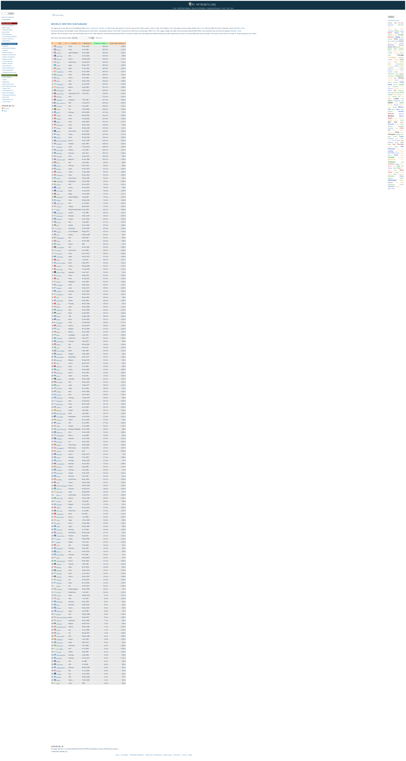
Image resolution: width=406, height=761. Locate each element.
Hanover (59, 489)
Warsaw (58, 410)
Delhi (58, 81)
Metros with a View (8, 84)
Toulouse (59, 420)
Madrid (58, 69)
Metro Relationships (8, 68)
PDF (153, 31)
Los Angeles (60, 247)
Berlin (58, 112)
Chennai (58, 395)
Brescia (58, 552)
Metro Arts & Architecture (199, 8)
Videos (5, 79)
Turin (58, 545)
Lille (57, 297)
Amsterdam (60, 357)
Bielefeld (59, 658)
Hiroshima (59, 492)
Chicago (58, 106)
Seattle (58, 423)
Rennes (58, 608)
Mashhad (59, 442)
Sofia (58, 329)
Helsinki (58, 467)
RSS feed (6, 108)
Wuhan (58, 138)
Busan (58, 131)
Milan (58, 163)
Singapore (59, 100)
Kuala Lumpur (60, 160)
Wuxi (58, 260)
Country (74, 43)
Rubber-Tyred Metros (9, 57)
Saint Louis (59, 203)
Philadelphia (60, 238)
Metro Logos (6, 28)
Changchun (59, 514)
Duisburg (59, 530)
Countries (5, 46)
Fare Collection (7, 66)
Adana (58, 539)
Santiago (59, 156)
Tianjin (58, 116)
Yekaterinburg (60, 561)
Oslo (57, 235)
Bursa (58, 370)
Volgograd (59, 639)
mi (102, 38)
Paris (58, 78)
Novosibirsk (60, 517)
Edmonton (59, 473)
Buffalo (58, 614)
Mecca (58, 495)
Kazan (58, 523)
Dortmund (59, 398)
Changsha (59, 285)
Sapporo (59, 288)
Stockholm (59, 150)
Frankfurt (59, 470)
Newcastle (59, 197)
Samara (58, 577)
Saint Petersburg (61, 141)
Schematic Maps (7, 30)
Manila (58, 282)
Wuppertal (59, 548)
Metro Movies (6, 41)
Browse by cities (394, 20)
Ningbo (58, 200)
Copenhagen (60, 464)
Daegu (58, 178)
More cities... (392, 188)
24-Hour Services (8, 61)
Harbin (58, 508)
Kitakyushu (59, 611)
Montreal (59, 219)
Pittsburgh (59, 664)
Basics (88, 28)
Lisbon (58, 304)
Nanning (58, 583)
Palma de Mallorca (62, 617)
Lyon (57, 363)
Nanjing (58, 119)
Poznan (58, 652)
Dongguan (59, 323)
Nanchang (59, 404)
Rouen (58, 680)
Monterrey (59, 373)
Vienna (58, 188)
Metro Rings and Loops (9, 86)
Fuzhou (58, 596)
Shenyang (59, 269)
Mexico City (60, 87)
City (59, 43)
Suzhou (58, 276)
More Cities (6, 97)
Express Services (8, 63)
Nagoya (58, 169)
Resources (177, 755)
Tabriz (58, 633)
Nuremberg (59, 341)
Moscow (59, 59)
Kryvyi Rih (59, 498)
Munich (58, 166)
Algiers (58, 542)
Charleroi (59, 505)
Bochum (59, 461)
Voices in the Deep (8, 39)
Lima (57, 348)
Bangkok (59, 144)
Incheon (58, 251)
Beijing (58, 50)
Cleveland (59, 382)
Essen (58, 476)
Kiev (57, 225)
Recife (58, 319)
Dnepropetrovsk (61, 627)
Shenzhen (59, 75)
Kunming (59, 254)
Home (174, 8)
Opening (86, 43)
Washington (60, 90)
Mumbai (58, 97)
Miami (58, 316)
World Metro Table (239, 28)
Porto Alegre (60, 351)
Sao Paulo (59, 191)
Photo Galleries (7, 77)
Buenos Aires (60, 272)
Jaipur (58, 599)
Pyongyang (59, 448)
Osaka (58, 128)
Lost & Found (6, 101)
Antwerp (58, 624)
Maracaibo (59, 646)
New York (59, 56)
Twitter (5, 111)
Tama (58, 520)
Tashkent (59, 338)
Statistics (5, 50)
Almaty (58, 592)
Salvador (59, 574)
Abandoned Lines (8, 99)
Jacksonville (60, 636)
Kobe (58, 385)
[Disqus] (154, 717)
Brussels (59, 360)
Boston (58, 222)
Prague (58, 232)
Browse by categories (7, 17)
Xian (57, 279)
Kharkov (59, 326)
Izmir (58, 483)
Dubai (58, 210)
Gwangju (59, 480)
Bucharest (59, 216)
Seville (58, 501)
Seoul (58, 62)
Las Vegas (59, 649)
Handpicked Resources (213, 8)
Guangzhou (59, 72)
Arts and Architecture (9, 25)
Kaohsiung (59, 301)
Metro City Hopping (8, 93)
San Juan (59, 511)
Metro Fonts (6, 32)
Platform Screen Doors (9, 55)
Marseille (59, 454)
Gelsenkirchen (60, 655)
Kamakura (59, 643)
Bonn (58, 605)
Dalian (58, 122)
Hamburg (59, 153)
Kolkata (58, 392)
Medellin (59, 379)
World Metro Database (184, 8)
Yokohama (59, 257)
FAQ (227, 8)
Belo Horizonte (60, 414)
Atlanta (58, 185)
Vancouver (59, 213)
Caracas (59, 229)
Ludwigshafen (60, 668)
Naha (58, 558)
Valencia (59, 367)
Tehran (58, 109)
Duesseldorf (60, 555)
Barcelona (59, 125)
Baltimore (59, 432)
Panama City (60, 536)
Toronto (58, 207)
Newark (58, 677)
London (58, 53)
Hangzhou (59, 175)
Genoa (58, 630)
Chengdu (59, 147)
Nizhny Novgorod (61, 486)
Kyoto (58, 376)
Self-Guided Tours (8, 90)
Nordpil (115, 31)
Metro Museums (7, 34)
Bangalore (59, 401)
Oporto (58, 458)
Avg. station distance (117, 43)
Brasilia (58, 313)
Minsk (58, 332)
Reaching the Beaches (9, 95)
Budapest (59, 354)
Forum (223, 8)
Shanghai (59, 47)
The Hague (59, 417)
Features (101, 28)
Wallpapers (6, 82)
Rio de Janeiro (60, 263)
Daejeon (58, 445)
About (231, 8)
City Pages (124, 755)
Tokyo (58, 65)
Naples (58, 345)
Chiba (58, 526)
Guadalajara (60, 436)
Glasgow (59, 589)
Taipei (58, 134)
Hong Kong (59, 94)
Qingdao (59, 570)
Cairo (58, 194)
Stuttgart (59, 439)
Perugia (58, 674)
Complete (108, 28)
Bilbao (58, 307)
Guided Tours (6, 88)
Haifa (58, 683)
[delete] (65, 43)
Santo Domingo (61, 429)
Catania (58, 671)
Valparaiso (59, 310)
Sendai (58, 407)
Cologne (58, 291)
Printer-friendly (59, 15)
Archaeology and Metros (10, 36)
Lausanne (59, 533)
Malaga (58, 567)
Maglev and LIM (7, 59)
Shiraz (58, 586)
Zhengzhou (59, 294)
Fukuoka (59, 388)
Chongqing (59, 84)
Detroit (58, 661)
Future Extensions (8, 70)
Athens (58, 244)
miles (202, 28)
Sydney (58, 451)
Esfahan (59, 580)
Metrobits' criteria (236, 31)
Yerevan (58, 564)
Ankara (58, 266)
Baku (58, 335)
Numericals (94, 28)
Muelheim (59, 602)
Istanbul (58, 172)
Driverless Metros (8, 52)
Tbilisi (58, 426)
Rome (58, 241)
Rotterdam (59, 181)
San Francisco (60, 103)
